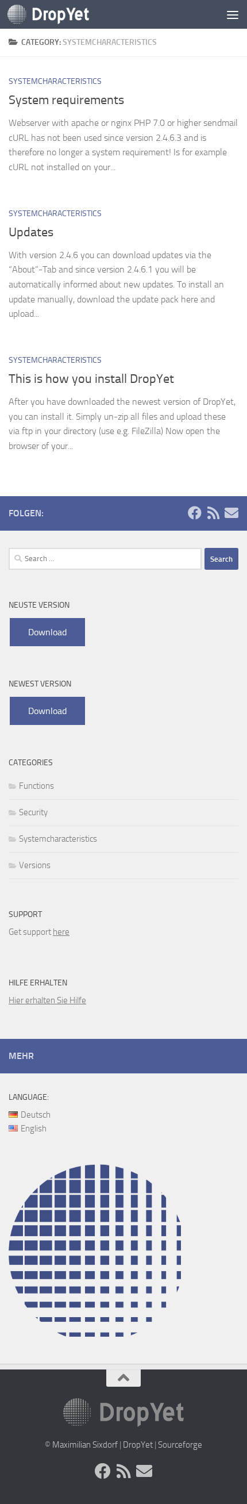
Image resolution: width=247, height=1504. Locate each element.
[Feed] (213, 513)
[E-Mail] (231, 513)
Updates (31, 232)
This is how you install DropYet (91, 378)
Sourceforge (180, 1445)
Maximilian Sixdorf (85, 1445)
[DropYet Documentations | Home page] (61, 14)
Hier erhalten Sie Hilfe (47, 1000)
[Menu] (232, 14)
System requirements (66, 100)
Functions (36, 786)
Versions (35, 865)
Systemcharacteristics (55, 81)
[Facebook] (195, 513)
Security (33, 812)
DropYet (138, 1445)
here (61, 932)
